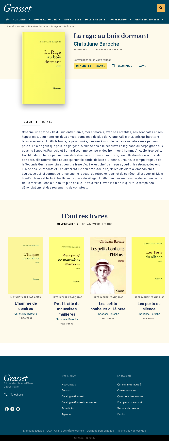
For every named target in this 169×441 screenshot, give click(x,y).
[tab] (7, 20)
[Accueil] (18, 8)
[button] (107, 49)
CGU (49, 430)
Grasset (21, 26)
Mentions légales (33, 430)
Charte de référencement (69, 430)
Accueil (10, 26)
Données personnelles (100, 430)
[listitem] (7, 409)
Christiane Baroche (96, 44)
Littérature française (38, 26)
